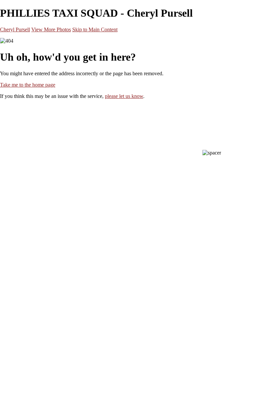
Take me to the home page (27, 85)
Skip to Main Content (95, 29)
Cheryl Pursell (15, 29)
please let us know (124, 96)
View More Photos (51, 29)
